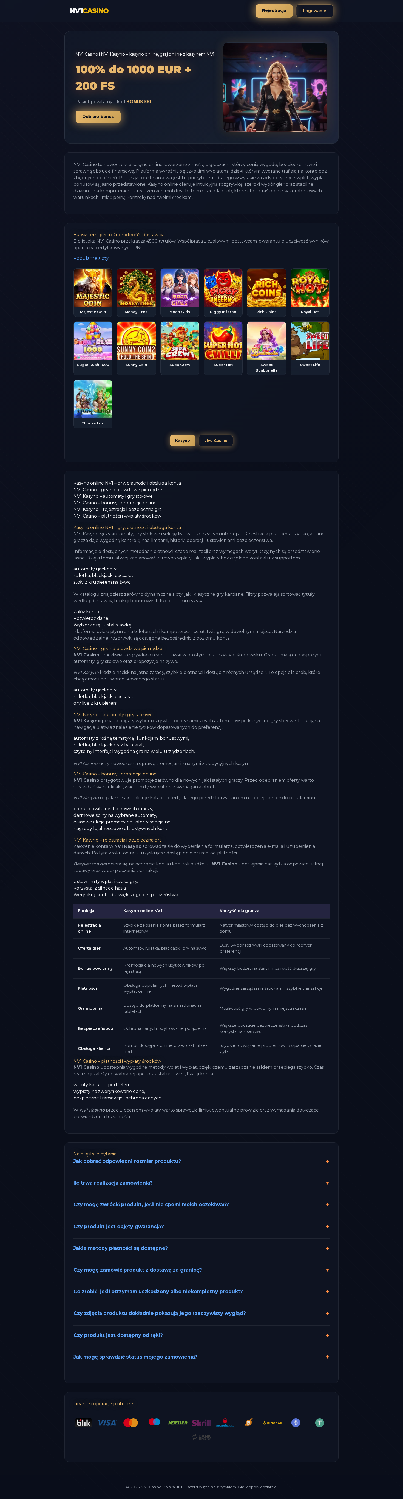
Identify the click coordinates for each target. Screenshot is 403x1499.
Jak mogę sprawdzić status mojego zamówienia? (135, 1357)
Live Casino (216, 440)
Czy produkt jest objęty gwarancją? (118, 1226)
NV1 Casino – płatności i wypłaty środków (117, 516)
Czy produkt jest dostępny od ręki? (118, 1335)
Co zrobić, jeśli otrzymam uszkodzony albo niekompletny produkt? (158, 1291)
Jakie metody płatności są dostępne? (120, 1248)
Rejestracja (274, 10)
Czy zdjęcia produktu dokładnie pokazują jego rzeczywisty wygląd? (159, 1313)
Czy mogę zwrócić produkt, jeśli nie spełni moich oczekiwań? (151, 1204)
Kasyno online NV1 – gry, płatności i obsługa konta (127, 483)
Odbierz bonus (98, 116)
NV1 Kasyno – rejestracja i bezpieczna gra (117, 509)
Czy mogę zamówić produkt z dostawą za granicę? (137, 1270)
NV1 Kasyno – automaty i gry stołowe (113, 496)
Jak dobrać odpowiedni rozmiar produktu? (127, 1161)
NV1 (89, 11)
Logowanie (314, 10)
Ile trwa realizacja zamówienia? (113, 1183)
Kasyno (182, 440)
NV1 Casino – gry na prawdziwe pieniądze (117, 489)
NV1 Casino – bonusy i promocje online (115, 502)
